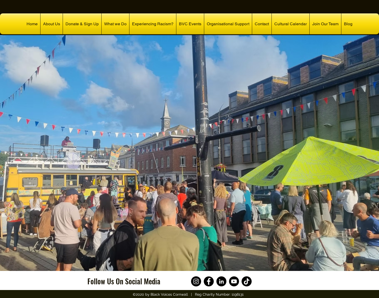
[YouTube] (234, 281)
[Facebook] (209, 281)
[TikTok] (247, 281)
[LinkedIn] (221, 281)
